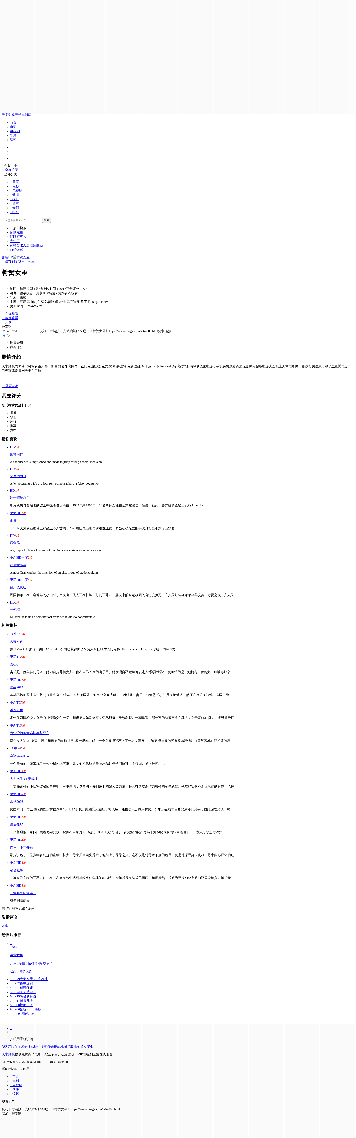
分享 (30, 261)
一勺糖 (15, 609)
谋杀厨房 (16, 710)
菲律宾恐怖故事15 (23, 893)
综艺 (13, 140)
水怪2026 (16, 801)
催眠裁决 (21, 1000)
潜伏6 (14, 664)
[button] (16, 343)
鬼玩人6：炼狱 (25, 1009)
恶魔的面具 (18, 476)
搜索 (46, 220)
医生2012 (16, 687)
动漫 (13, 135)
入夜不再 (16, 641)
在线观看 (10, 313)
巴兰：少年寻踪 (21, 847)
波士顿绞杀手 (20, 497)
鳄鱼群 (15, 543)
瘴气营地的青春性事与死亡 (29, 733)
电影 (13, 127)
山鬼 (13, 520)
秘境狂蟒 (16, 870)
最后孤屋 (16, 824)
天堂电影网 (23, 115)
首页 (13, 122)
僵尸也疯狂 (18, 587)
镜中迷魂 (21, 983)
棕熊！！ (21, 1005)
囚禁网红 (16, 454)
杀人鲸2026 (23, 992)
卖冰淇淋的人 (20, 756)
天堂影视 (8, 115)
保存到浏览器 (15, 261)
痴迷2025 (22, 1013)
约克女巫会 (18, 565)
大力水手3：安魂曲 (24, 779)
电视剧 (15, 131)
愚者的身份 (23, 996)
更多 (6, 926)
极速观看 (10, 318)
